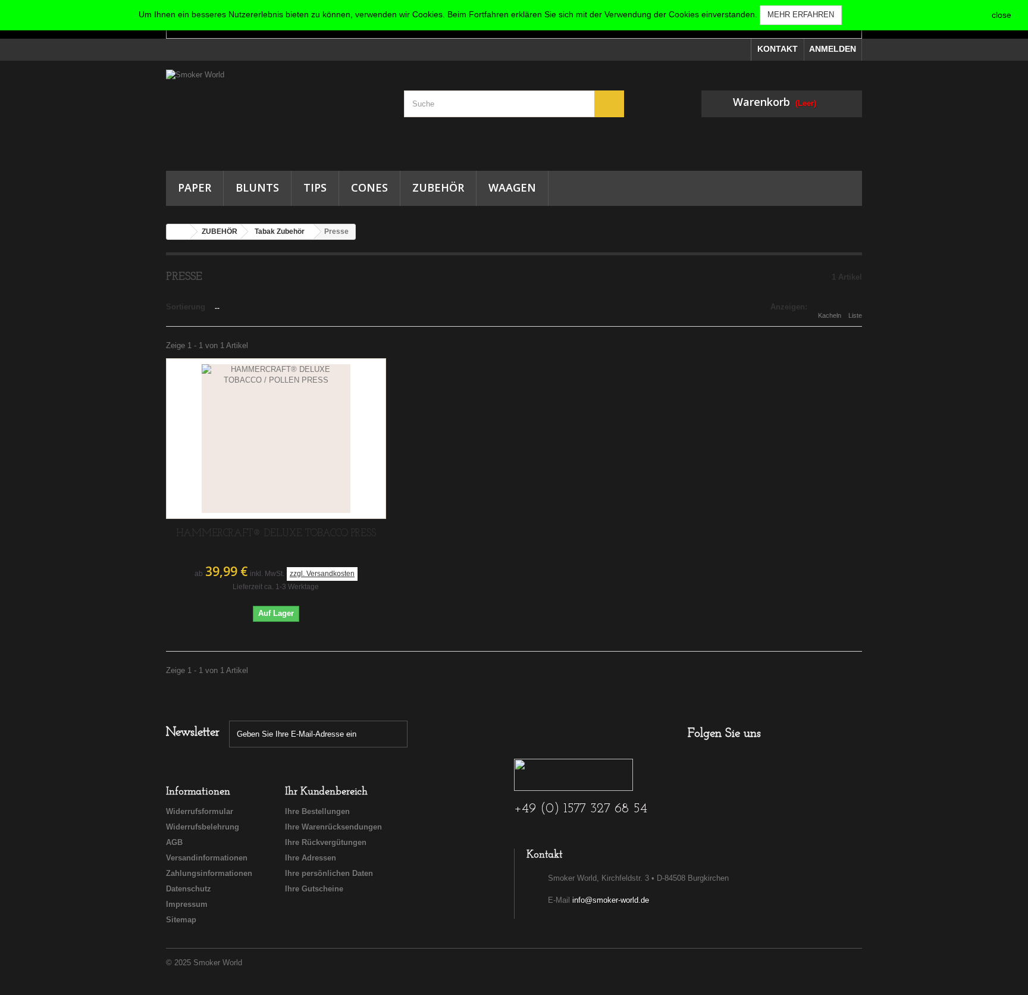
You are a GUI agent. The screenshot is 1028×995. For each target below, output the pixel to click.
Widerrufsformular (199, 811)
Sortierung (185, 306)
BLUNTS (257, 187)
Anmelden (832, 49)
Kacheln (829, 315)
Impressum (187, 904)
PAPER (194, 187)
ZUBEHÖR (438, 187)
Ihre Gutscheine (314, 888)
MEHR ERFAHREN (800, 14)
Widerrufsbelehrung (202, 826)
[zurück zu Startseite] (178, 231)
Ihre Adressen (310, 857)
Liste (855, 315)
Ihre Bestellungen (317, 811)
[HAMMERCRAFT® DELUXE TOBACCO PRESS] (276, 438)
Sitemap (181, 919)
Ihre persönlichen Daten (329, 873)
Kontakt (777, 49)
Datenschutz (188, 888)
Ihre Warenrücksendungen (333, 826)
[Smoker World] (276, 113)
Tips (315, 187)
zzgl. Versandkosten (322, 574)
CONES (369, 187)
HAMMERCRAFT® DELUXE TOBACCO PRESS (276, 533)
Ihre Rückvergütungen (325, 842)
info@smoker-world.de (610, 900)
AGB (174, 842)
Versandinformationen (206, 857)
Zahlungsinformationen (209, 873)
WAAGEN (512, 187)
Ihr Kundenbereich (326, 792)
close (1001, 15)
